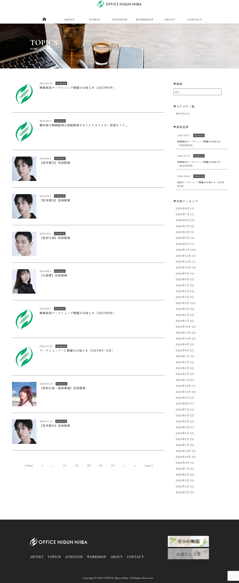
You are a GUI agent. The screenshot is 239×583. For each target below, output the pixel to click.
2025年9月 (183, 273)
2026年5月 (183, 226)
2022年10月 (183, 457)
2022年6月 (183, 474)
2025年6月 (183, 291)
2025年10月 (183, 267)
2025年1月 (182, 321)
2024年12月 (183, 326)
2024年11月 (183, 332)
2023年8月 (182, 403)
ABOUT (169, 19)
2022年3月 (182, 492)
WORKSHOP (144, 19)
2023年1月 (182, 445)
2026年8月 (183, 208)
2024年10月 (183, 338)
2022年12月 (183, 451)
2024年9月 (183, 344)
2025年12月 (183, 256)
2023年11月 (183, 392)
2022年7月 (182, 468)
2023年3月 (182, 433)
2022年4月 (182, 486)
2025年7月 (182, 285)
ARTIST (69, 19)
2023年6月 (183, 415)
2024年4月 (182, 368)
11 (64, 465)
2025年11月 (183, 261)
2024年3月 (182, 374)
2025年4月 (182, 303)
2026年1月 (183, 250)
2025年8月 (182, 279)
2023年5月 (182, 421)
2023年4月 (182, 427)
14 (100, 465)
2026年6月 (183, 220)
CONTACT (194, 19)
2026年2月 (183, 244)
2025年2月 (182, 315)
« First (28, 465)
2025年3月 (182, 309)
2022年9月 (183, 462)
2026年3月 (183, 238)
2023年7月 (182, 409)
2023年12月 (183, 386)
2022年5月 (182, 480)
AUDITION (119, 19)
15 (112, 465)
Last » (149, 465)
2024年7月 (182, 356)
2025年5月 (182, 297)
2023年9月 (183, 397)
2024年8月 (182, 350)
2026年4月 (183, 232)
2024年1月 (182, 380)
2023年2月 (182, 439)
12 (77, 465)
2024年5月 (182, 362)
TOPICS (94, 19)
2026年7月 (183, 214)
